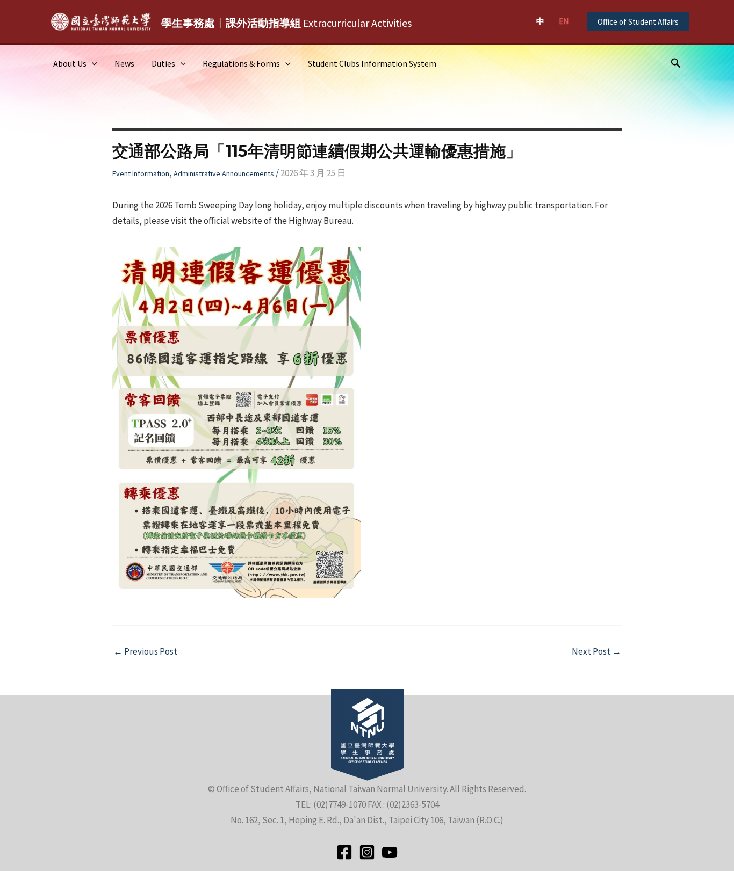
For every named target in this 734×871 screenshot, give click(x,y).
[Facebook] (344, 852)
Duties (163, 63)
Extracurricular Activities (286, 23)
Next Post (596, 651)
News (124, 63)
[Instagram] (367, 852)
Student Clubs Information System (372, 63)
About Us (70, 63)
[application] (92, 63)
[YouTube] (390, 852)
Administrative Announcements (224, 173)
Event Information (140, 173)
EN (564, 21)
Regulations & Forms (241, 63)
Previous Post (145, 651)
